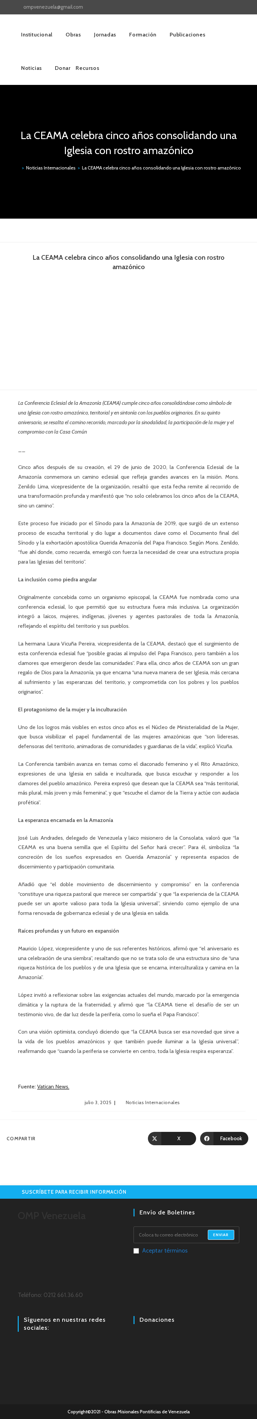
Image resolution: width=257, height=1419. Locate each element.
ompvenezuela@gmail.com (53, 7)
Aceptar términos (165, 1250)
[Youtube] (38, 1346)
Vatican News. (53, 1086)
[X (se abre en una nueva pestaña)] (212, 7)
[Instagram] (30, 1346)
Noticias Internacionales (153, 1102)
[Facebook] (22, 1346)
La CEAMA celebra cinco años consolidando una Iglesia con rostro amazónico (161, 168)
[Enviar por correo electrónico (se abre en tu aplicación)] (241, 7)
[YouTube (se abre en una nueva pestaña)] (235, 7)
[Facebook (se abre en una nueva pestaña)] (219, 7)
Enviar (221, 1234)
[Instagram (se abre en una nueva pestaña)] (227, 7)
